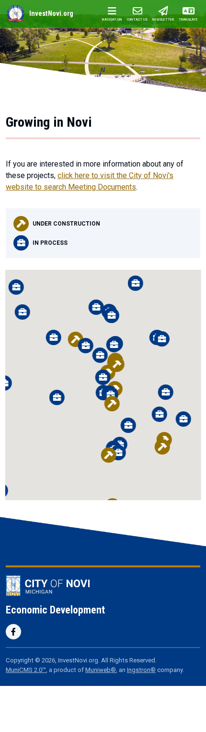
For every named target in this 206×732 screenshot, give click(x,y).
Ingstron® (141, 669)
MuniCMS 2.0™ (26, 669)
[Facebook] (13, 631)
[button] (96, 307)
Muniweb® (100, 669)
